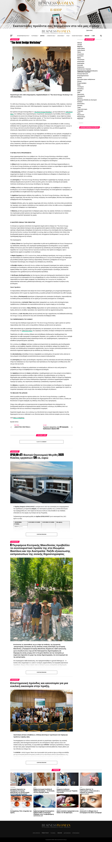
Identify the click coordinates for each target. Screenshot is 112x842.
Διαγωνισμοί (80, 61)
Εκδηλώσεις (80, 67)
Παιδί (78, 92)
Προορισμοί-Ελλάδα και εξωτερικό (87, 100)
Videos (79, 52)
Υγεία (67, 35)
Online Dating (81, 48)
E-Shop (93, 35)
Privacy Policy (45, 833)
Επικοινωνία (75, 833)
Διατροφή (80, 65)
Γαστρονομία (80, 59)
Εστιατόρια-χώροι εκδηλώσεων (86, 79)
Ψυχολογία (80, 118)
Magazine (87, 35)
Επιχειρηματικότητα (23, 35)
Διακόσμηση (80, 63)
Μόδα (78, 85)
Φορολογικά (80, 114)
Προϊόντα (79, 98)
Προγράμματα (81, 96)
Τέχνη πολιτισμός (77, 35)
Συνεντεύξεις (51, 35)
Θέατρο (79, 81)
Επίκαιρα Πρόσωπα (82, 73)
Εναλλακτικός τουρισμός (84, 69)
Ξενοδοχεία (80, 87)
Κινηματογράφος (81, 83)
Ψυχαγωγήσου (81, 116)
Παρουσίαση (80, 94)
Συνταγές (79, 105)
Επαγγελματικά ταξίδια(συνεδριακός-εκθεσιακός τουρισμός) (87, 71)
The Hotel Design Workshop (43, 112)
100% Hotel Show (27, 330)
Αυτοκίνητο (80, 56)
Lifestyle (42, 35)
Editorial (79, 42)
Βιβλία (79, 57)
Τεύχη (79, 107)
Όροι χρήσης (36, 833)
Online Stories (81, 50)
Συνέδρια (79, 101)
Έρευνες (79, 77)
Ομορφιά (79, 90)
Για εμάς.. (53, 833)
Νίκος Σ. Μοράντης (18, 418)
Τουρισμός (34, 35)
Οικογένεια (60, 35)
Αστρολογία (80, 54)
